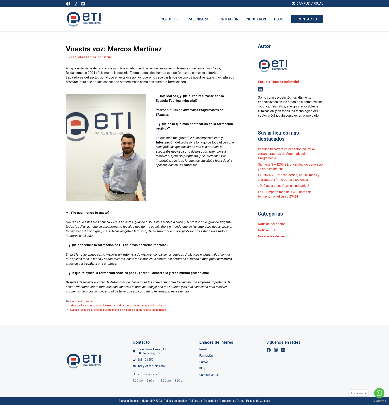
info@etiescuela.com (151, 366)
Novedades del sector (274, 236)
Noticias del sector (271, 224)
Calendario (198, 19)
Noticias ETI (77, 301)
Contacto (307, 19)
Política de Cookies (258, 400)
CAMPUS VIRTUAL (310, 3)
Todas (89, 301)
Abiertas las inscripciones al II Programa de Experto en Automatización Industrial (118, 305)
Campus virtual (209, 374)
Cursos (168, 19)
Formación (228, 19)
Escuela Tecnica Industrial (278, 82)
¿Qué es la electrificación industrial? (283, 186)
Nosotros (256, 19)
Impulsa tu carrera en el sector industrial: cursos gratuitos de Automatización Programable (286, 153)
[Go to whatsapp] (379, 393)
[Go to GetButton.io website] (379, 401)
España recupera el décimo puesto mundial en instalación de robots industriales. (118, 309)
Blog (278, 19)
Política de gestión (175, 400)
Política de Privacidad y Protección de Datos (216, 400)
